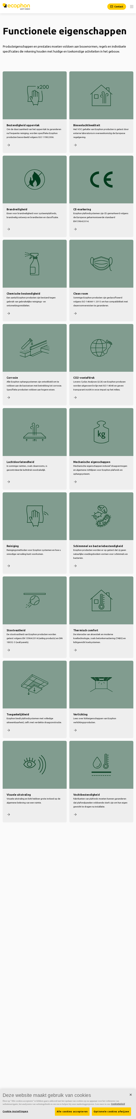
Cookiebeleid (118, 1103)
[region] (68, 1104)
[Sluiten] (130, 1094)
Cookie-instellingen (15, 1111)
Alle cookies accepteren (72, 1111)
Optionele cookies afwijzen (111, 1111)
